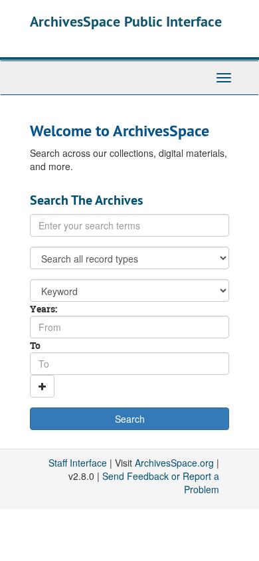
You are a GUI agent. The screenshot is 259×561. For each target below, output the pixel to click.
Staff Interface (77, 462)
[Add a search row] (42, 386)
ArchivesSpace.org (174, 462)
